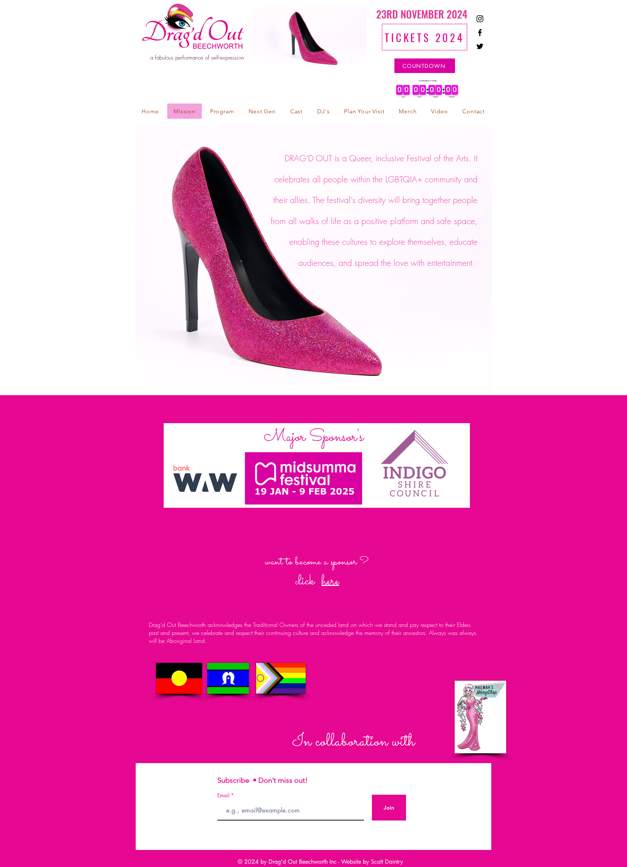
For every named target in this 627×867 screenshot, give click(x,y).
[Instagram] (479, 18)
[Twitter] (479, 46)
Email (224, 795)
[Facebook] (479, 32)
